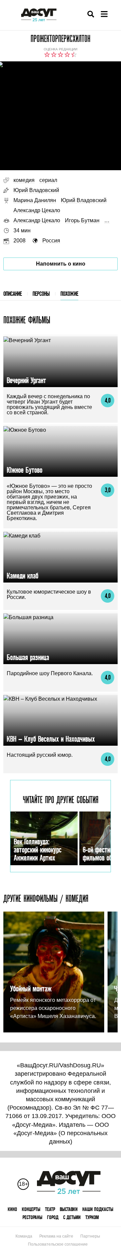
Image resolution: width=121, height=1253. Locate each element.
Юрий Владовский (36, 190)
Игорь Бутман (82, 220)
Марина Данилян (34, 200)
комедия (24, 180)
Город (52, 1217)
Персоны (41, 293)
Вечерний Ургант (26, 380)
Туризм (92, 1217)
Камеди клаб (22, 575)
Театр (50, 1209)
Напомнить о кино (60, 264)
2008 (19, 240)
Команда (23, 1236)
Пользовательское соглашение (58, 1244)
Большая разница (28, 657)
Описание (12, 293)
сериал (48, 180)
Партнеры (90, 1236)
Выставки (69, 1209)
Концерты (31, 1209)
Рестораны (32, 1217)
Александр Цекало (36, 210)
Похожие (69, 293)
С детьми (72, 1217)
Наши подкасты (97, 1209)
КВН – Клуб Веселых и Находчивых (51, 739)
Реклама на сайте (56, 1236)
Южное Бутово (24, 470)
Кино (12, 1209)
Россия (51, 240)
